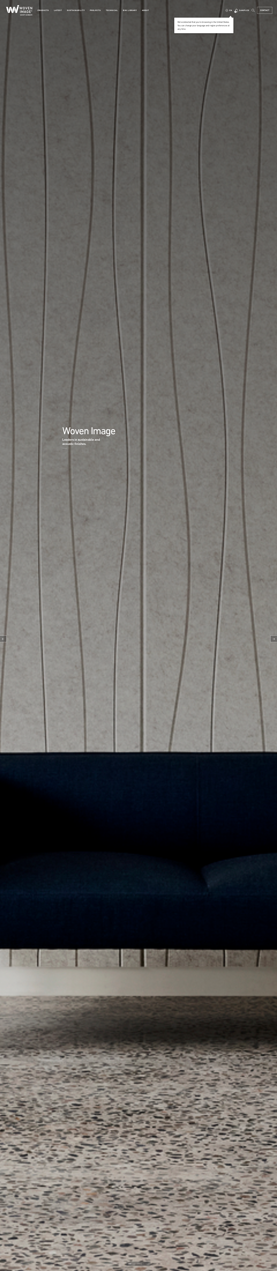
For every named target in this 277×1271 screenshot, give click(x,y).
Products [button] (43, 10)
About (145, 10)
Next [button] (273, 639)
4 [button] (142, 1264)
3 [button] (138, 1264)
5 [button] (147, 1264)
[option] (138, 635)
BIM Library (130, 10)
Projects (95, 10)
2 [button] (134, 1264)
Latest (58, 10)
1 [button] (129, 1264)
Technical (112, 10)
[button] (228, 10)
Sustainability (76, 10)
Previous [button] (3, 639)
